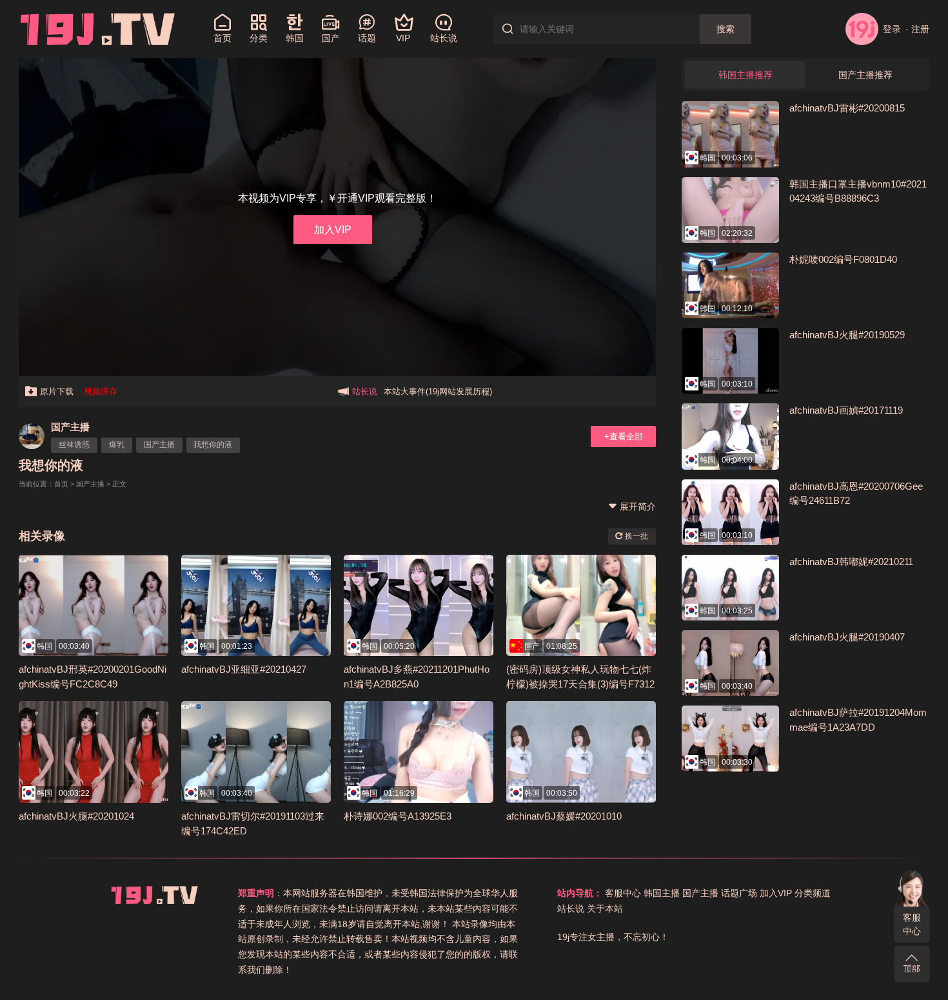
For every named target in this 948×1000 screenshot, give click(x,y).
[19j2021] (98, 28)
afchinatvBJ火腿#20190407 (847, 636)
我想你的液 (212, 444)
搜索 (725, 29)
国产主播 (70, 426)
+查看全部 (623, 436)
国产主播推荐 (865, 75)
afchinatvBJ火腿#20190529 (847, 334)
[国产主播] (31, 436)
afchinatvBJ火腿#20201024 (76, 816)
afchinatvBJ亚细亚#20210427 (243, 669)
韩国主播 (662, 893)
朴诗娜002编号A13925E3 (397, 816)
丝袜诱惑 (74, 444)
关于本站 (605, 908)
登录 (891, 29)
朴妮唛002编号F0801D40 (843, 259)
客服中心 (912, 924)
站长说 (570, 908)
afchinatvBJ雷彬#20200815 (847, 107)
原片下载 (57, 391)
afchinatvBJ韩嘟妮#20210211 (851, 561)
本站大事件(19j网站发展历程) (438, 391)
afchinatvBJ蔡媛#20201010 (564, 816)
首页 (61, 484)
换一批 (635, 536)
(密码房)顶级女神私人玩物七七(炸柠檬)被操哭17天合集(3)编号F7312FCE (580, 684)
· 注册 (917, 29)
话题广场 (739, 893)
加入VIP (332, 229)
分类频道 (813, 893)
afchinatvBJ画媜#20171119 (846, 410)
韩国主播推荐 (745, 75)
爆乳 (116, 444)
